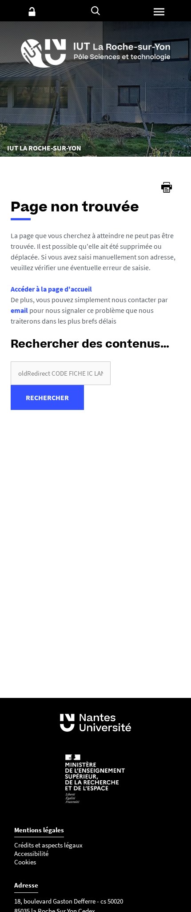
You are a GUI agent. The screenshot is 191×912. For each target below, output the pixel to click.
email (19, 310)
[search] (61, 373)
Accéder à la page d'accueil (51, 288)
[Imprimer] (166, 187)
